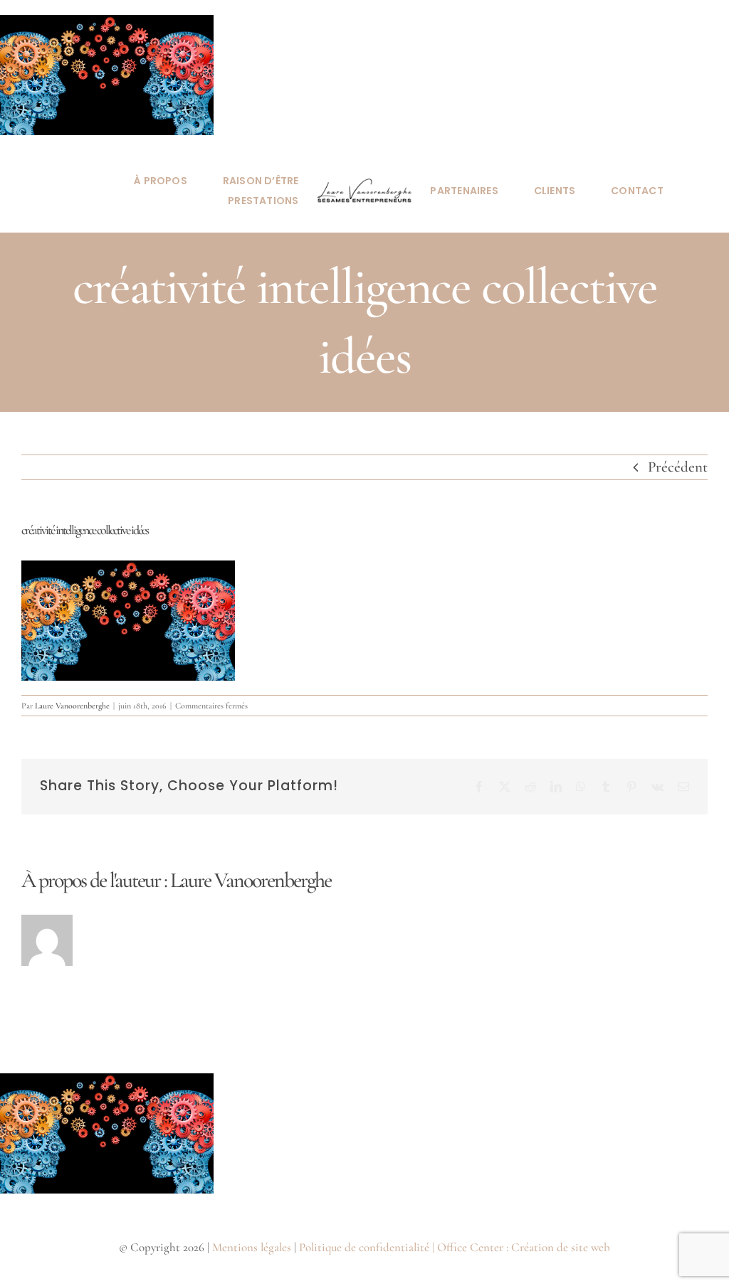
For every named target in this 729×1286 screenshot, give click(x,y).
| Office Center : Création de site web (521, 1247)
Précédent (678, 467)
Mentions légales (251, 1247)
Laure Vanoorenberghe (72, 706)
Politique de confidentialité (364, 1247)
